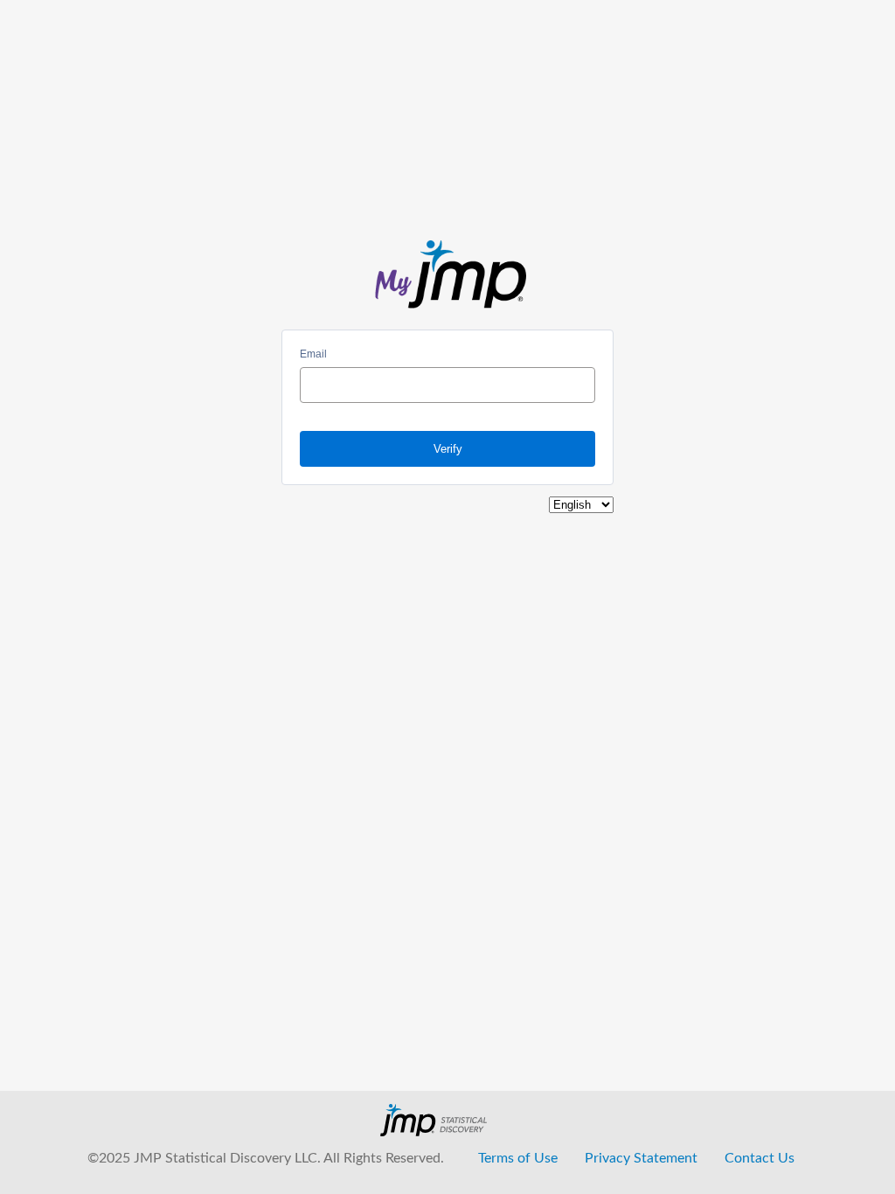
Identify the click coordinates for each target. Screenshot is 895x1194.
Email (313, 354)
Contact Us (759, 1158)
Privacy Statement (641, 1158)
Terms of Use (518, 1158)
